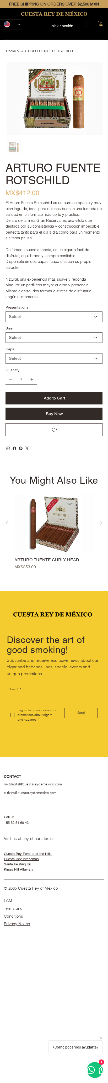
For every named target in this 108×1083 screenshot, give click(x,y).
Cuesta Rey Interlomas (21, 859)
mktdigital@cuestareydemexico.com (33, 784)
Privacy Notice (17, 923)
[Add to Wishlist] (54, 429)
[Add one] (31, 379)
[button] (101, 23)
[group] (54, 535)
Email (15, 689)
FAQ (8, 900)
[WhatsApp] (8, 448)
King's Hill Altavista (18, 869)
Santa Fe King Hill (17, 864)
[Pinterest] (20, 448)
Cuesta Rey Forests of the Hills (28, 854)
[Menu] (87, 24)
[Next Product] (101, 523)
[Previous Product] (7, 523)
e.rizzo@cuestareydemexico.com (30, 793)
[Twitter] (27, 448)
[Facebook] (14, 448)
